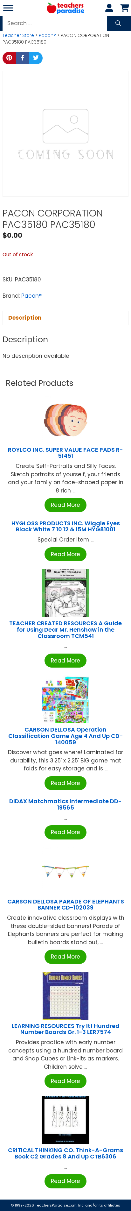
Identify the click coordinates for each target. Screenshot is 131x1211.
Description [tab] (24, 318)
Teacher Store (18, 35)
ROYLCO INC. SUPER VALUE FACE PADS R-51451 (65, 453)
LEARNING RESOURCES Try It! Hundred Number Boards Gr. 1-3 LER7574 (66, 1029)
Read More (65, 505)
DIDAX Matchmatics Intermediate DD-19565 (65, 804)
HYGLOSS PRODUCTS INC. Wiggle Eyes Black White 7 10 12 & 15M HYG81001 (65, 526)
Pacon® (47, 35)
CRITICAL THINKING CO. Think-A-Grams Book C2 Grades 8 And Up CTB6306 (65, 1153)
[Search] (118, 23)
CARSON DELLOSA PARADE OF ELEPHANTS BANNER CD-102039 (65, 904)
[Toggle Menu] (8, 8)
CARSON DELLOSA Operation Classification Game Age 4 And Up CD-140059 (65, 736)
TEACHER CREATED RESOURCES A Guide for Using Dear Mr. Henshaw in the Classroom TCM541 (65, 629)
